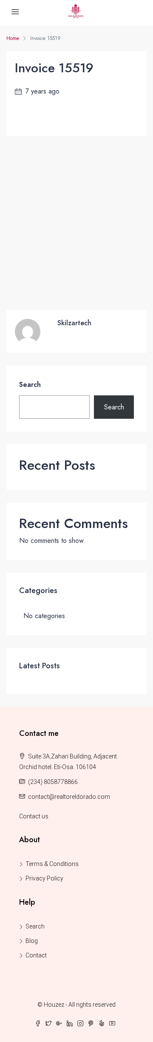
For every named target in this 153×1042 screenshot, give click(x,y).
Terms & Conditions (52, 863)
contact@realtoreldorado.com (69, 796)
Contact (36, 955)
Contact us (33, 816)
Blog (32, 940)
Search (30, 384)
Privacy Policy (44, 878)
